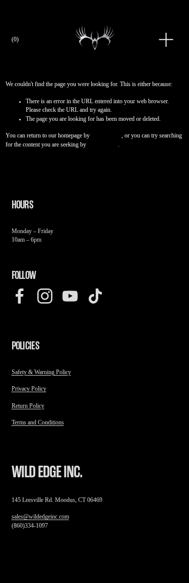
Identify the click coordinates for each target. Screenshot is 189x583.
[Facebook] (20, 296)
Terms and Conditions (38, 422)
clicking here (106, 135)
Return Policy (28, 406)
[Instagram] (45, 296)
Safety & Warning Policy (41, 372)
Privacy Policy (29, 389)
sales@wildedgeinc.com (40, 517)
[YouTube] (70, 296)
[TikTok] (95, 296)
